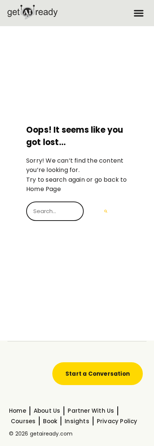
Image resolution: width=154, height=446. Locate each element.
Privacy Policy (117, 421)
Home (17, 411)
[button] (139, 13)
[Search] (106, 211)
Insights (77, 421)
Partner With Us (91, 411)
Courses (23, 421)
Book (50, 421)
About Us (47, 411)
